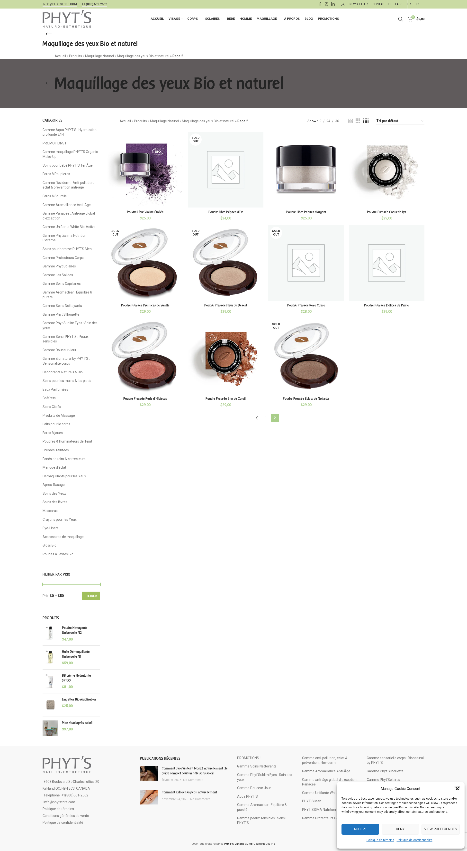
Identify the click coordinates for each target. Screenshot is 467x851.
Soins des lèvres (55, 502)
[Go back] (49, 34)
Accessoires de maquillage (63, 537)
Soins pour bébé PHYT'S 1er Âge (68, 165)
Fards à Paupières (56, 174)
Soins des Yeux (54, 493)
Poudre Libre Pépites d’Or (225, 212)
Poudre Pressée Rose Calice (306, 305)
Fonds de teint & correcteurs (64, 459)
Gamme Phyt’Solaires (59, 266)
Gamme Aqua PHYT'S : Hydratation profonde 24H (70, 132)
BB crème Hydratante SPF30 (76, 678)
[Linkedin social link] (333, 4)
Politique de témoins (380, 840)
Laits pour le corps (56, 424)
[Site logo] (67, 18)
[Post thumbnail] (149, 774)
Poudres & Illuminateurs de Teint (67, 441)
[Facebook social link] (320, 4)
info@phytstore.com (60, 4)
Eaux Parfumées (55, 389)
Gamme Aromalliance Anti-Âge (67, 205)
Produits (75, 56)
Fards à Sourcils (55, 196)
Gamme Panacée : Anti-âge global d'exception (69, 215)
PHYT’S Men (311, 801)
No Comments (193, 780)
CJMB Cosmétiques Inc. (250, 843)
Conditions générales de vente (66, 816)
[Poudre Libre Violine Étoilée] (145, 170)
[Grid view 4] (365, 121)
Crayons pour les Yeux (60, 519)
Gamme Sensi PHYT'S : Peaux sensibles (66, 339)
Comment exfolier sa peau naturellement (189, 792)
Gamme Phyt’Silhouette (61, 314)
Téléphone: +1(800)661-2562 (66, 795)
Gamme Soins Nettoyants (62, 306)
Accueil (60, 56)
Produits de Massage (59, 415)
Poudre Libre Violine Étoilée (145, 212)
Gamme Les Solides (58, 275)
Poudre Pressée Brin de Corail (226, 398)
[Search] (400, 19)
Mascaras (50, 511)
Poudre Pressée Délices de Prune (386, 305)
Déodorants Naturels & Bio (63, 372)
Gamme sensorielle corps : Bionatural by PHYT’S (395, 760)
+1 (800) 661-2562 (94, 4)
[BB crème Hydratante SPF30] (50, 681)
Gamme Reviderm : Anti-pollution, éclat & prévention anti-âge (68, 185)
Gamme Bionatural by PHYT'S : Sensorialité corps (66, 361)
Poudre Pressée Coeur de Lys (386, 212)
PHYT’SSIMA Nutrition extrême (326, 810)
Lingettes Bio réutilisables (79, 699)
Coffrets (49, 398)
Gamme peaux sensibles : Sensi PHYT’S (261, 820)
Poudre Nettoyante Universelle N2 (75, 630)
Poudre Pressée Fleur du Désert (225, 305)
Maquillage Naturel (99, 56)
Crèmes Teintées (56, 450)
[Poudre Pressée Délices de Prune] (386, 263)
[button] (457, 788)
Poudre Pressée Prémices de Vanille (145, 305)
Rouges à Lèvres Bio (58, 554)
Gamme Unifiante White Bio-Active (69, 227)
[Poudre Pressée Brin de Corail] (225, 356)
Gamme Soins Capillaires (62, 283)
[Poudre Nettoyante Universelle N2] (50, 633)
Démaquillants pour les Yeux (64, 476)
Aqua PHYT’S (247, 796)
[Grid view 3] (358, 121)
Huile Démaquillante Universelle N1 (76, 654)
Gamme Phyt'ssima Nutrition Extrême (64, 238)
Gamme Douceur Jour (59, 350)
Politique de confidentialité (414, 840)
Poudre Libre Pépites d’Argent (306, 212)
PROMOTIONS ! (54, 143)
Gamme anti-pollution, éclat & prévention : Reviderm (324, 760)
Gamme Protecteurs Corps (63, 258)
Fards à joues (53, 433)
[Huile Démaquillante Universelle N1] (50, 657)
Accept (360, 829)
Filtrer (91, 596)
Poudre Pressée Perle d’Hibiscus (145, 398)
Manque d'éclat (54, 467)
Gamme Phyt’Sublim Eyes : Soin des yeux (70, 325)
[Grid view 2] (350, 121)
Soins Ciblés (52, 407)
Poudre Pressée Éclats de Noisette (306, 398)
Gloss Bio (49, 545)
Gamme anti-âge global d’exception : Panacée (330, 782)
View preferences (440, 829)
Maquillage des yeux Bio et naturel (143, 56)
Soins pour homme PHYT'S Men (67, 249)
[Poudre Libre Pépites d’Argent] (306, 170)
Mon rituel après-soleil (77, 723)
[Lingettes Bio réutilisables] (50, 705)
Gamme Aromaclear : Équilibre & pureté (67, 294)
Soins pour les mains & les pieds (67, 381)
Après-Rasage (54, 485)
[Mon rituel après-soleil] (50, 728)
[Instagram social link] (326, 4)
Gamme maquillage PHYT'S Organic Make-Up (70, 154)
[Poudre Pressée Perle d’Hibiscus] (145, 356)
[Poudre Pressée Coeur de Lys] (386, 170)
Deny (400, 829)
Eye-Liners (51, 528)
